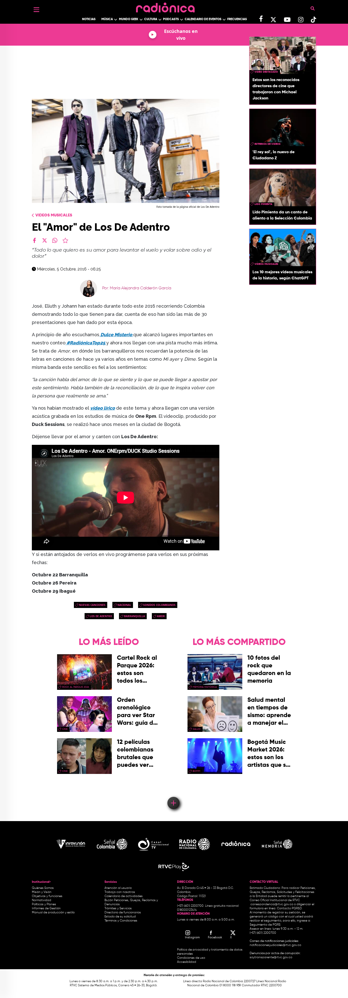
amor (161, 616)
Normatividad (41, 900)
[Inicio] (165, 6)
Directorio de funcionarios (122, 912)
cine (65, 729)
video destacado (266, 72)
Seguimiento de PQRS (265, 924)
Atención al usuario (118, 888)
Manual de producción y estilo (53, 912)
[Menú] (36, 9)
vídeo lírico (102, 408)
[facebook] (34, 240)
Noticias (89, 19)
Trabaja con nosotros (119, 892)
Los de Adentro (101, 616)
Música (107, 19)
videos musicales (266, 264)
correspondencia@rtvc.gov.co (271, 904)
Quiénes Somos (43, 888)
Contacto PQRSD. (289, 908)
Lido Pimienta (263, 204)
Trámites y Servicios (118, 908)
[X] (44, 240)
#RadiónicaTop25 (85, 342)
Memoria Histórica (205, 687)
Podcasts (171, 19)
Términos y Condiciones (120, 920)
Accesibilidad (187, 962)
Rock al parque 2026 (75, 687)
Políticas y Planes (44, 904)
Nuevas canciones (92, 605)
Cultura (150, 19)
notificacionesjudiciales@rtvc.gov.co (275, 945)
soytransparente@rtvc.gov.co (271, 957)
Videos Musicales (53, 215)
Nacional (124, 605)
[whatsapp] (54, 240)
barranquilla (134, 616)
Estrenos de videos (267, 144)
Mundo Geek (128, 19)
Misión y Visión (41, 892)
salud (196, 729)
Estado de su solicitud (120, 916)
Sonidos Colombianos (159, 605)
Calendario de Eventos (203, 19)
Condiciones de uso (191, 958)
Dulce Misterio (116, 334)
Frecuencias (237, 19)
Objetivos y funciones (47, 896)
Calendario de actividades (123, 896)
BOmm (196, 771)
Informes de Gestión (46, 908)
